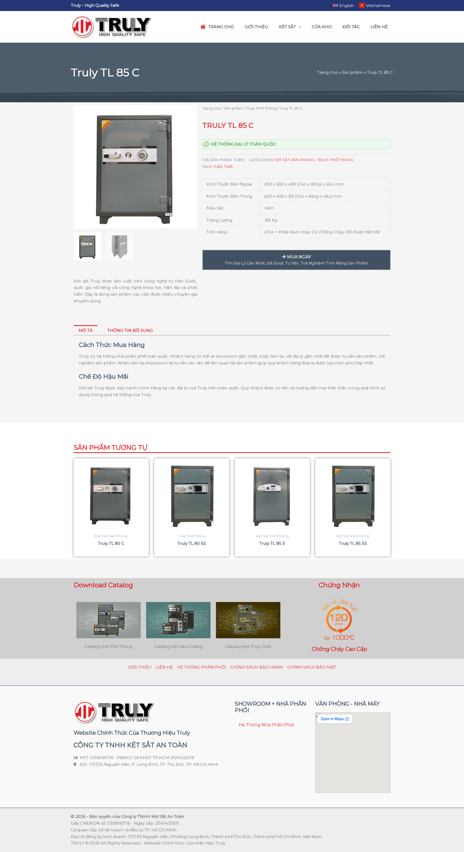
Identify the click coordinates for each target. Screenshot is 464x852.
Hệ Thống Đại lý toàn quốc (243, 144)
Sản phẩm (233, 108)
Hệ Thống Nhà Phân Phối (266, 724)
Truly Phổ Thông (261, 108)
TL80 (217, 166)
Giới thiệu (140, 667)
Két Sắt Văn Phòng (294, 160)
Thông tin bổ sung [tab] (130, 330)
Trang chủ (211, 108)
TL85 (228, 166)
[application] (298, 27)
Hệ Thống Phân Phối (201, 667)
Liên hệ (164, 667)
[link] (343, 5)
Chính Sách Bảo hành (256, 667)
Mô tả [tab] (86, 330)
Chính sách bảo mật (311, 667)
